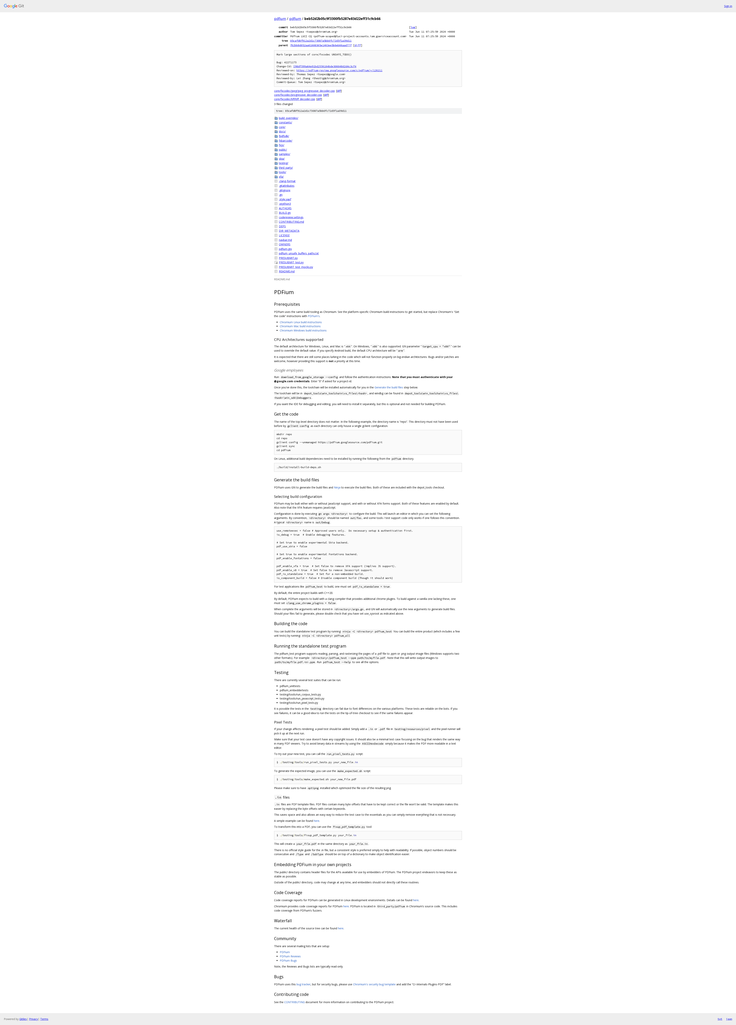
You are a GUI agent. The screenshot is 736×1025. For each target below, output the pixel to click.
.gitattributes (286, 185)
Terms (44, 1019)
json (729, 1019)
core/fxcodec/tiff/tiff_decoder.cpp (294, 99)
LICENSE (284, 235)
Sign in (728, 6)
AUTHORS (285, 208)
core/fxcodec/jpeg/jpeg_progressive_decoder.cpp (304, 91)
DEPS (282, 226)
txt (720, 1019)
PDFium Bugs (288, 960)
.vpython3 (285, 203)
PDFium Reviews (290, 956)
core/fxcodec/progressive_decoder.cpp (298, 95)
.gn (281, 194)
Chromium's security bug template (374, 984)
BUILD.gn (285, 213)
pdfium (280, 18)
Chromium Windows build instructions (303, 330)
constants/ (285, 122)
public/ (283, 149)
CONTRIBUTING (294, 1002)
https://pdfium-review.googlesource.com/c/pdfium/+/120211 (339, 70)
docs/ (282, 131)
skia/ (282, 158)
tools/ (282, 172)
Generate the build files (389, 387)
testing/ (283, 163)
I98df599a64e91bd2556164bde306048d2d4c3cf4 (324, 66)
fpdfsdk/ (284, 136)
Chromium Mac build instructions (300, 326)
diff (358, 45)
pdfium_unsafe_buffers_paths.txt (299, 253)
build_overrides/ (288, 118)
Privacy (33, 1019)
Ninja (337, 487)
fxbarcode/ (285, 140)
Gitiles (23, 1019)
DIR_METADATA (289, 231)
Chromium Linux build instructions (301, 322)
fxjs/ (281, 145)
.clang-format (287, 181)
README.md (287, 271)
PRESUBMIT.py (288, 258)
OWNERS (284, 244)
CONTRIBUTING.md (291, 222)
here (316, 821)
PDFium (285, 952)
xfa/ (281, 176)
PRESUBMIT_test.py (291, 262)
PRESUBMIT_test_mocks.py (296, 267)
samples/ (284, 154)
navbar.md (285, 240)
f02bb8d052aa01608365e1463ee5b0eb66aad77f (321, 45)
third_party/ (286, 167)
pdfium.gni (285, 249)
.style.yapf (285, 199)
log (413, 27)
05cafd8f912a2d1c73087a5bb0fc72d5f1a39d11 (321, 40)
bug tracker (303, 984)
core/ (282, 127)
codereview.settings (291, 217)
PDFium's (314, 316)
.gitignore (284, 190)
